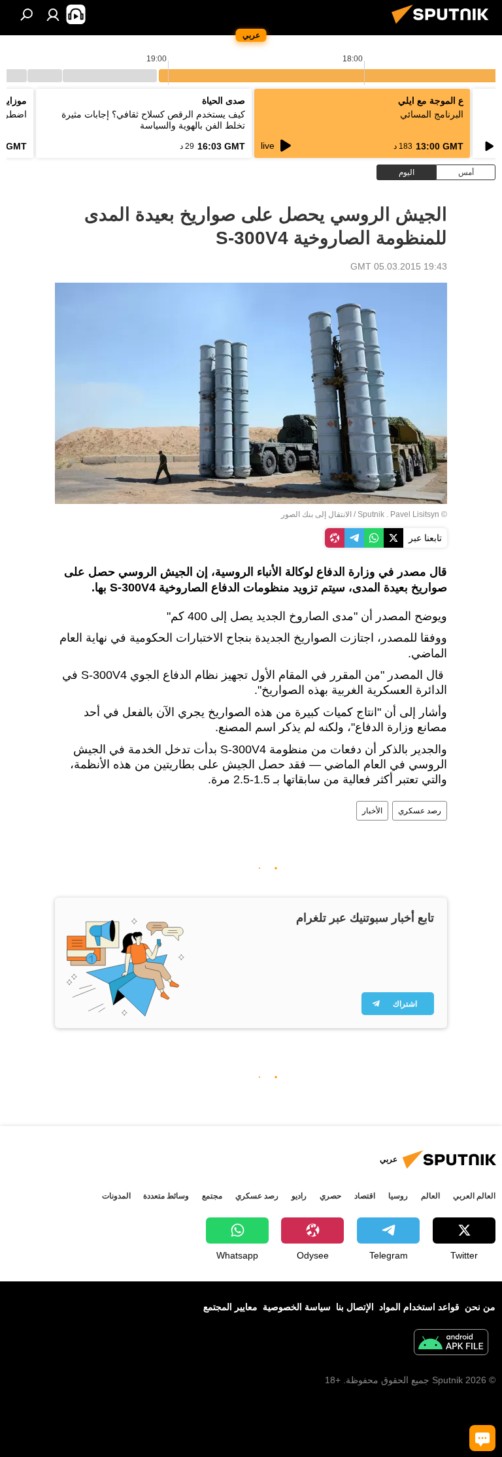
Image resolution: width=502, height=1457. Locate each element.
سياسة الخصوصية (297, 1307)
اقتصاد (364, 1195)
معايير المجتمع (230, 1307)
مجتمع (212, 1195)
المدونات (116, 1195)
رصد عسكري (419, 810)
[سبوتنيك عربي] (443, 25)
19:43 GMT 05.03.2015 (398, 266)
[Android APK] (451, 1343)
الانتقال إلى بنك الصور (316, 514)
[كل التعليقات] (482, 1438)
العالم (430, 1195)
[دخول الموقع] (53, 14)
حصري (330, 1195)
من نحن (480, 1307)
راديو (299, 1195)
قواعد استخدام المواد (419, 1307)
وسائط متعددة (166, 1195)
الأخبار (372, 810)
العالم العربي (474, 1195)
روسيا (398, 1195)
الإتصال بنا (355, 1307)
